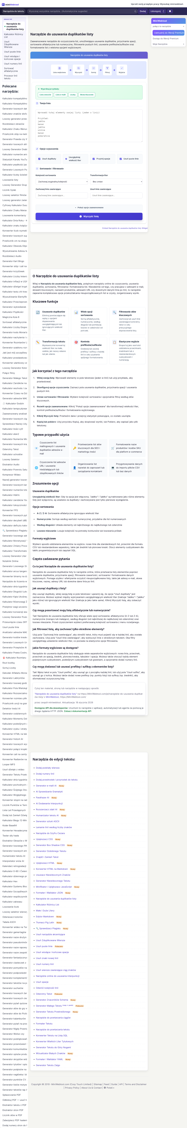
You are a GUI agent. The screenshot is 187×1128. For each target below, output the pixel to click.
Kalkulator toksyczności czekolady (14, 505)
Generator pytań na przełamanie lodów (14, 1023)
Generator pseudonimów (14, 942)
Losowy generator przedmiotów (14, 119)
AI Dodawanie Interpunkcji (49, 803)
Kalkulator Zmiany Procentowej (14, 546)
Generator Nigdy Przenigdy (14, 1029)
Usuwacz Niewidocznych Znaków (53, 875)
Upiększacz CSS (44, 839)
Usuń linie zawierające (100, 189)
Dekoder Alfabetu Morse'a (14, 673)
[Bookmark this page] (170, 11)
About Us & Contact (91, 1087)
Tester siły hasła (10, 835)
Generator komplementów (14, 978)
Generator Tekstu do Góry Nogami (53, 1047)
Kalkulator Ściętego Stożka (14, 790)
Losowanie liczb (10, 907)
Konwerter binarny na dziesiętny (14, 576)
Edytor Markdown (45, 916)
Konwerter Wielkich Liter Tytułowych (54, 1041)
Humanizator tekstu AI (47, 815)
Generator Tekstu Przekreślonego (53, 1011)
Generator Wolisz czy (13, 1034)
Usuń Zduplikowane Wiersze (50, 940)
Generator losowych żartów (14, 993)
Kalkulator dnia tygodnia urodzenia (14, 586)
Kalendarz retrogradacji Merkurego (14, 866)
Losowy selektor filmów (14, 195)
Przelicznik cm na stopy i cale (14, 241)
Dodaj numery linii (45, 773)
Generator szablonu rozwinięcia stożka (14, 347)
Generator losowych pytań (14, 515)
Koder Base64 (9, 825)
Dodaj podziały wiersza (47, 768)
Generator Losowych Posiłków (14, 169)
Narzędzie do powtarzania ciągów (53, 1017)
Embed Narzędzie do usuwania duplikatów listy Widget (125, 228)
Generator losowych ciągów (14, 418)
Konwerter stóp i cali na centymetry (14, 266)
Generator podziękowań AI (14, 1039)
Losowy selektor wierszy (14, 912)
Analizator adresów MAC (14, 632)
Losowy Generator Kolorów (14, 368)
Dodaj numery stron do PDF (14, 1125)
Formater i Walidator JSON (49, 892)
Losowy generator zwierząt (14, 200)
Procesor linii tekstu (10, 77)
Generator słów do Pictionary (14, 1013)
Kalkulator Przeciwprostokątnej (14, 302)
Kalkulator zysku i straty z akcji (14, 729)
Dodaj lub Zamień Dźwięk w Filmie (14, 815)
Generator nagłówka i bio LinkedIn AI (14, 1074)
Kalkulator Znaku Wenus (14, 129)
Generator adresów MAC (14, 398)
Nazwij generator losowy (14, 479)
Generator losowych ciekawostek (14, 998)
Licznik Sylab (9, 190)
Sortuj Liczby (9, 668)
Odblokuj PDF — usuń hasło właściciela (14, 1100)
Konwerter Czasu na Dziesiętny (14, 393)
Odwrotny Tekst (44, 994)
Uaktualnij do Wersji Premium (169, 32)
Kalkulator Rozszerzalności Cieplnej (14, 693)
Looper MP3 (8, 764)
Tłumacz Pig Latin (45, 922)
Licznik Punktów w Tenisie (14, 805)
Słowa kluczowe (86, 95)
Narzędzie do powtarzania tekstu (53, 1029)
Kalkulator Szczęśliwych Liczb (14, 891)
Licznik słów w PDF (12, 1115)
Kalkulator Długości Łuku (14, 591)
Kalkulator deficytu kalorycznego (14, 525)
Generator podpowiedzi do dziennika (14, 973)
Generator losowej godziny (14, 683)
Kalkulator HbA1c (11, 495)
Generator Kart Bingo (13, 261)
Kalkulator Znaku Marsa (14, 210)
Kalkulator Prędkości (12, 312)
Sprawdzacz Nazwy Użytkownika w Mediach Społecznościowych (14, 424)
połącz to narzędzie (162, 26)
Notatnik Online (10, 561)
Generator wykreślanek (14, 307)
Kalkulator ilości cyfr (12, 429)
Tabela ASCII (9, 922)
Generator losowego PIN (14, 846)
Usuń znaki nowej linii (47, 958)
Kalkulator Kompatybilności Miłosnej (14, 103)
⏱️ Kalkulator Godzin (13, 403)
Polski (110, 1087)
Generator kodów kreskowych (14, 637)
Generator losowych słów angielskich (14, 144)
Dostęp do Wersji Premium (166, 38)
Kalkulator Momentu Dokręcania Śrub (14, 718)
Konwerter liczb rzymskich (14, 230)
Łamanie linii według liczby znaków (54, 827)
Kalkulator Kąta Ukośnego (14, 596)
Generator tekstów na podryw (14, 983)
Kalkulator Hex (9, 881)
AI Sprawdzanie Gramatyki (49, 791)
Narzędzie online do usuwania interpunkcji (57, 976)
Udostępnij (156, 11)
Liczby (73, 95)
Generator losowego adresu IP (14, 535)
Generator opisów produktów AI (14, 1054)
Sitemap (98, 1084)
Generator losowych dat (14, 108)
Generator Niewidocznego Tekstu (53, 881)
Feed (106, 1084)
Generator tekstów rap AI (14, 1090)
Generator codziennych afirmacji (14, 713)
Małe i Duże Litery (45, 910)
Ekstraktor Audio (10, 464)
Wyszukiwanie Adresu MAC (14, 251)
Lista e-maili (61, 95)
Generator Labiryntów (13, 678)
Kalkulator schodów (12, 454)
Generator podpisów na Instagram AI (14, 1069)
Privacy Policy (72, 1087)
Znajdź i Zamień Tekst (47, 857)
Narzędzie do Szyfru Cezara (50, 833)
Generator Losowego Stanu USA (14, 566)
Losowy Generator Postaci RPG (14, 617)
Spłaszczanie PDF (11, 1095)
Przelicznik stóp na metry (14, 134)
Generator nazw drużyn (14, 937)
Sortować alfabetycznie (11, 69)
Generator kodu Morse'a (14, 332)
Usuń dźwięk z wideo (13, 769)
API (121, 1084)
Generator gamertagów (14, 932)
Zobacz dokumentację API (77, 711)
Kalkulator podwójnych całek (14, 724)
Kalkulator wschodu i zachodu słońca (14, 388)
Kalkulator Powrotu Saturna (14, 469)
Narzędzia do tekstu (13, 11)
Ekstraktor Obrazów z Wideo (14, 840)
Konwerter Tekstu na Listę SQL (52, 1035)
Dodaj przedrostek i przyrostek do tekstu (57, 779)
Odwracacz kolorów (12, 917)
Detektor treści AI (11, 708)
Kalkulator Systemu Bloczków (14, 886)
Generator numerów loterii (14, 490)
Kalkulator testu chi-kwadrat (14, 291)
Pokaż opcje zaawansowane (90, 207)
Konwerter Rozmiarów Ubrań (14, 342)
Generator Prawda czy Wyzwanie (14, 139)
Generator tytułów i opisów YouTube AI (14, 1064)
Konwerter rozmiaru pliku (14, 698)
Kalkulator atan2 (10, 434)
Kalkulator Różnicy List (47, 904)
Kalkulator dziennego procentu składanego (14, 876)
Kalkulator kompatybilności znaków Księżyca (14, 98)
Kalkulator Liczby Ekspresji (14, 327)
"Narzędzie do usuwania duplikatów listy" (56, 694)
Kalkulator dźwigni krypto (14, 286)
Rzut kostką (8, 663)
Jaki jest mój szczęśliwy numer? (14, 352)
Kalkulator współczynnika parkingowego (14, 896)
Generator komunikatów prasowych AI (14, 1049)
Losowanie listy (10, 180)
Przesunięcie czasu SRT (14, 622)
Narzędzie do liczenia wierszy (14, 581)
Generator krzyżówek (13, 271)
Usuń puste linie (44, 946)
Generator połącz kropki (14, 749)
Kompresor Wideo (11, 474)
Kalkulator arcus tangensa (14, 571)
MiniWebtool (52, 697)
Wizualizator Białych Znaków (50, 1053)
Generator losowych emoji (14, 851)
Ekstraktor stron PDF (12, 1110)
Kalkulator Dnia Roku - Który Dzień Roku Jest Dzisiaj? (14, 220)
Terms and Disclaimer (136, 1084)
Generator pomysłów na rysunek (14, 968)
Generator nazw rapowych (14, 947)
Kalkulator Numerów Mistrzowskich (14, 439)
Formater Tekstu (44, 1023)
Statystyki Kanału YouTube (14, 159)
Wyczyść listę (91, 216)
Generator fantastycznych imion (14, 957)
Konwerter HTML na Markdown (52, 869)
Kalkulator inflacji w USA (14, 281)
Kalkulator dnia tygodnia (14, 779)
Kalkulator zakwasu (12, 901)
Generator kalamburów (14, 1018)
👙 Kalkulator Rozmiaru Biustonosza (14, 657)
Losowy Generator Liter (14, 556)
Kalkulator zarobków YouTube (14, 500)
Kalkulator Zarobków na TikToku (14, 383)
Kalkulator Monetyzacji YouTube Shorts (14, 541)
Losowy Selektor (10, 459)
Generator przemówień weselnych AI (14, 1044)
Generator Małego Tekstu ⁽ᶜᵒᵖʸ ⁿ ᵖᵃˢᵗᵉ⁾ (54, 1005)
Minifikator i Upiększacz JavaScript (54, 887)
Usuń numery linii (45, 964)
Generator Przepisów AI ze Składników (14, 647)
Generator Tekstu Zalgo (48, 1065)
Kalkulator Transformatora (14, 551)
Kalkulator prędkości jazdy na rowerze (14, 164)
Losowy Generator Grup (14, 185)
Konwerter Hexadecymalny (14, 830)
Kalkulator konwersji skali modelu (14, 612)
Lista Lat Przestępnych (14, 810)
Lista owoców (45, 95)
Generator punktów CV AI (14, 1079)
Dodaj (143, 11)
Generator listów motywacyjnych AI (14, 1084)
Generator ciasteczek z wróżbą (14, 962)
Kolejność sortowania (46, 175)
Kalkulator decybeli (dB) (14, 520)
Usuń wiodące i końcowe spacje (52, 952)
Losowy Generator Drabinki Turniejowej (14, 149)
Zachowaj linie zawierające (48, 189)
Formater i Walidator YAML (49, 1059)
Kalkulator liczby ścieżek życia (14, 174)
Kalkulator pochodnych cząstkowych (14, 785)
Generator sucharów (12, 988)
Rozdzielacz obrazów (13, 124)
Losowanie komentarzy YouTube (14, 215)
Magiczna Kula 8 (10, 317)
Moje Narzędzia (160, 44)
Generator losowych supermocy (14, 235)
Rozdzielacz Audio (11, 256)
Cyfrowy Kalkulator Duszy (14, 205)
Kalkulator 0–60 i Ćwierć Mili (14, 871)
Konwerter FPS (10, 510)
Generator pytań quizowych (14, 1003)
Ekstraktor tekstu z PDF (14, 1105)
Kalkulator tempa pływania (14, 408)
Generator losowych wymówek (14, 744)
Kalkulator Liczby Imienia (14, 276)
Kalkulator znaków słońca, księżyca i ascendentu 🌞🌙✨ (14, 113)
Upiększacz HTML (45, 863)
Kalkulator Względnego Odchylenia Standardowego (14, 795)
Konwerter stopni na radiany (14, 800)
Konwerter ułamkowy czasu (14, 363)
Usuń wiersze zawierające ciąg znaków (56, 970)
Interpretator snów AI (13, 861)
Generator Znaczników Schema (52, 1000)
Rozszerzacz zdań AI (46, 809)
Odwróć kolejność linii (47, 988)
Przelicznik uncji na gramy (14, 703)
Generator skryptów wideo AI (14, 1059)
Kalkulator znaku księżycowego (14, 225)
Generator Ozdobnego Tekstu (51, 851)
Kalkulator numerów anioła (14, 154)
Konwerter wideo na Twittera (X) (14, 927)
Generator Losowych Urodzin (14, 642)
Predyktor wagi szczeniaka (14, 607)
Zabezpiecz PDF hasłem (14, 1120)
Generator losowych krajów (14, 444)
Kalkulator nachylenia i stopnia (14, 337)
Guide (114, 1084)
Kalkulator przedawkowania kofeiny (14, 357)
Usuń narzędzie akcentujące (50, 934)
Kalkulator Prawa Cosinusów (14, 652)
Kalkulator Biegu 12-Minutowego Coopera (14, 820)
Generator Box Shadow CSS (50, 845)
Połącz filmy (8, 373)
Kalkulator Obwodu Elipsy (14, 246)
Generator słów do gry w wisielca (14, 1008)
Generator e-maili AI (46, 785)
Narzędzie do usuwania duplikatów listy (56, 898)
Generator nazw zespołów (14, 952)
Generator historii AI (12, 739)
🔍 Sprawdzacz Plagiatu (48, 928)
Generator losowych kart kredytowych (14, 485)
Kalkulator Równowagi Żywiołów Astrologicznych (14, 602)
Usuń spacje (42, 982)
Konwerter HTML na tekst (14, 734)
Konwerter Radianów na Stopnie (14, 759)
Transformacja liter (99, 175)
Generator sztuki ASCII (47, 821)
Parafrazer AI (42, 797)
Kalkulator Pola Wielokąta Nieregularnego (14, 688)
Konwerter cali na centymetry (14, 754)
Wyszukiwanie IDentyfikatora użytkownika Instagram (14, 296)
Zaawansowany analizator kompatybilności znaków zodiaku (14, 413)
